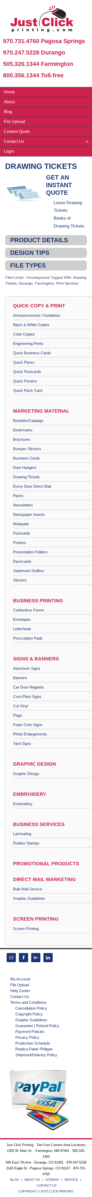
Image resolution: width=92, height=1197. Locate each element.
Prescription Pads (28, 638)
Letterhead (22, 629)
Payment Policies (29, 1031)
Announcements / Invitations (36, 315)
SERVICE (71, 1180)
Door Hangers (25, 467)
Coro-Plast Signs (27, 696)
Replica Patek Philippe (34, 1049)
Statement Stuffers (28, 571)
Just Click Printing (46, 20)
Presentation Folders (30, 552)
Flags (17, 715)
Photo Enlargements (30, 734)
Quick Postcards (27, 371)
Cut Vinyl (20, 706)
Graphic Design (26, 773)
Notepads (21, 524)
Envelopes (22, 619)
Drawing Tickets (26, 477)
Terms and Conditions (28, 1002)
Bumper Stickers (27, 449)
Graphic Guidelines (29, 898)
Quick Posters (25, 381)
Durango (26, 283)
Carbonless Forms (28, 610)
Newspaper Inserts (29, 514)
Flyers (18, 496)
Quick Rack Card (27, 390)
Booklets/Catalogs (28, 420)
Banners (20, 678)
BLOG (14, 1180)
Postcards (21, 533)
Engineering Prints (28, 343)
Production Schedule (32, 1043)
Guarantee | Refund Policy (37, 1026)
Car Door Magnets (28, 687)
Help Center (20, 991)
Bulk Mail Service (27, 889)
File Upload (19, 985)
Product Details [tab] (39, 240)
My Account (20, 979)
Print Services (67, 283)
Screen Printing (26, 928)
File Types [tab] (28, 265)
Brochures (21, 439)
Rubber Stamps (26, 843)
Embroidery (22, 804)
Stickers (20, 580)
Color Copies (24, 334)
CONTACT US (46, 1185)
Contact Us (19, 996)
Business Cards (26, 458)
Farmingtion (44, 283)
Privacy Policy (27, 1037)
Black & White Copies (31, 325)
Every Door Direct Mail (32, 486)
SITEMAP (52, 1180)
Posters (19, 542)
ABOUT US (32, 1180)
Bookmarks (22, 430)
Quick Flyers (23, 362)
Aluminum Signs (26, 668)
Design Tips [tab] (29, 252)
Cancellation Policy (31, 1008)
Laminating (22, 834)
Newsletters (23, 505)
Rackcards (22, 561)
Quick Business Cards (32, 353)
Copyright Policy (29, 1014)
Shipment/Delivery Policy (36, 1055)
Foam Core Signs (27, 725)
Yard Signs (22, 743)
